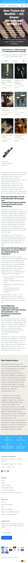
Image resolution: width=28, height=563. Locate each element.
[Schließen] (24, 270)
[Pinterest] (16, 292)
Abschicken (14, 287)
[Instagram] (14, 292)
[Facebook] (11, 292)
